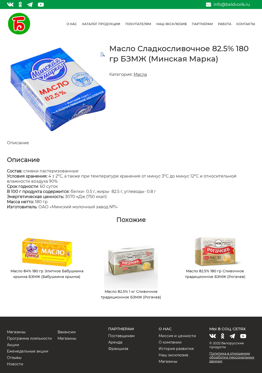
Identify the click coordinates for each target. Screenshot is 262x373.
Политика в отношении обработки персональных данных (231, 357)
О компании (170, 342)
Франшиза (118, 348)
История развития (176, 348)
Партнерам (202, 24)
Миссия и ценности (177, 336)
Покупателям (138, 24)
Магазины (16, 332)
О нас (72, 24)
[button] (102, 54)
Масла (140, 74)
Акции (13, 345)
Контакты (245, 24)
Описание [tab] (18, 142)
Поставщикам (121, 336)
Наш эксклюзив (171, 24)
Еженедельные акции (27, 351)
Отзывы (14, 357)
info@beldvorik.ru (232, 4)
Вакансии (67, 332)
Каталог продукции (101, 24)
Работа (224, 24)
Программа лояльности (29, 338)
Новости (15, 364)
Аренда (115, 342)
